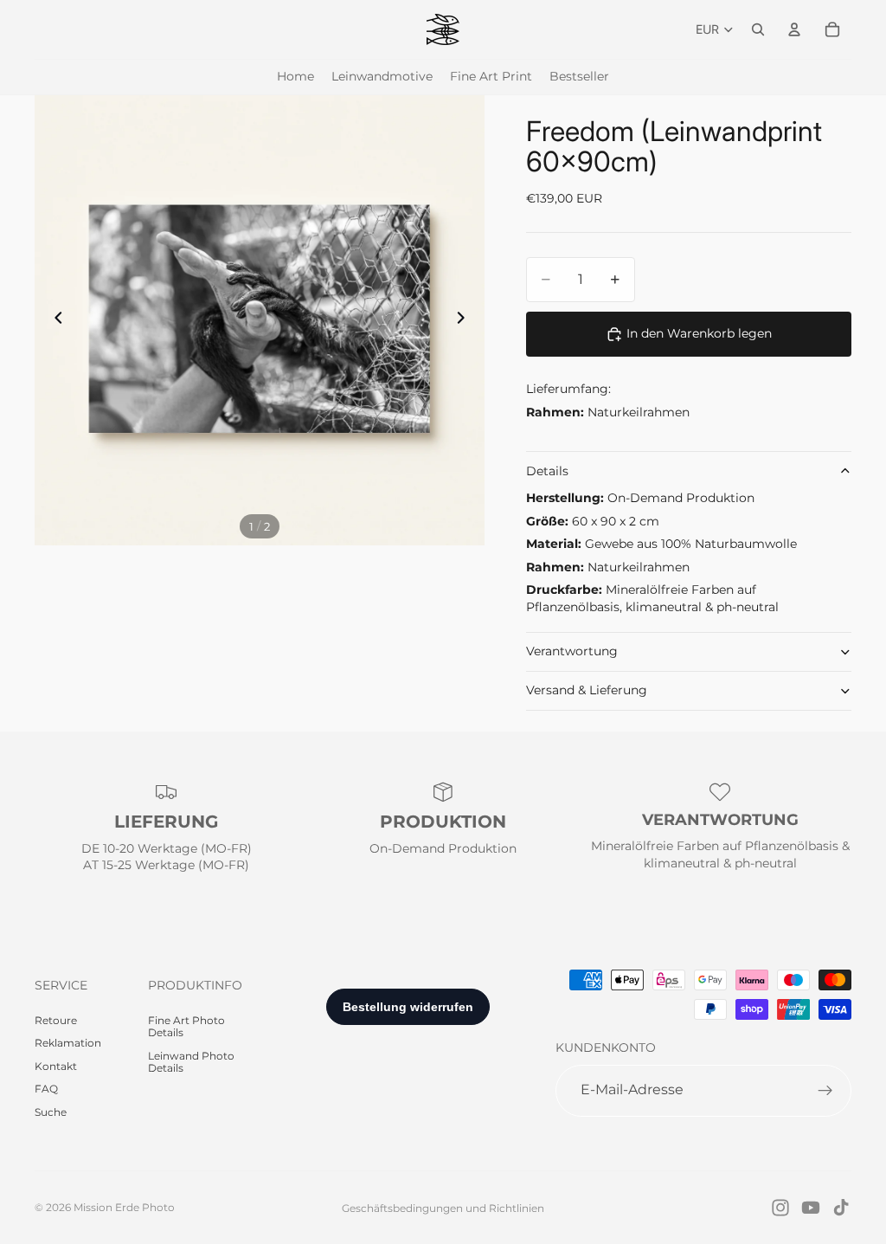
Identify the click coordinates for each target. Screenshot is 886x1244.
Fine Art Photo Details (186, 1026)
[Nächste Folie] (465, 320)
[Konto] (794, 29)
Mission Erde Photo (124, 1207)
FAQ (46, 1088)
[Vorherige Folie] (54, 320)
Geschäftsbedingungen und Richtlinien (443, 1208)
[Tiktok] (841, 1207)
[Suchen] (758, 29)
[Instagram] (780, 1207)
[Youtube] (810, 1207)
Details (547, 471)
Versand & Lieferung (586, 690)
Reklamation (68, 1042)
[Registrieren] (825, 1091)
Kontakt (56, 1066)
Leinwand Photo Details (191, 1061)
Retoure (56, 1020)
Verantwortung (572, 651)
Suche (51, 1111)
